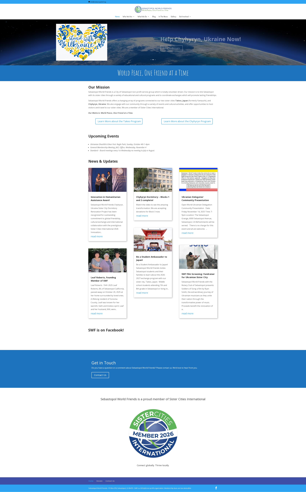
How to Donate (171, 46)
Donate (99, 481)
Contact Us (100, 375)
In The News (163, 17)
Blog (154, 17)
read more (97, 236)
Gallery (173, 17)
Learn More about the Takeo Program (119, 121)
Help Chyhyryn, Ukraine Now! (200, 37)
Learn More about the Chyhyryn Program (187, 121)
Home (117, 17)
